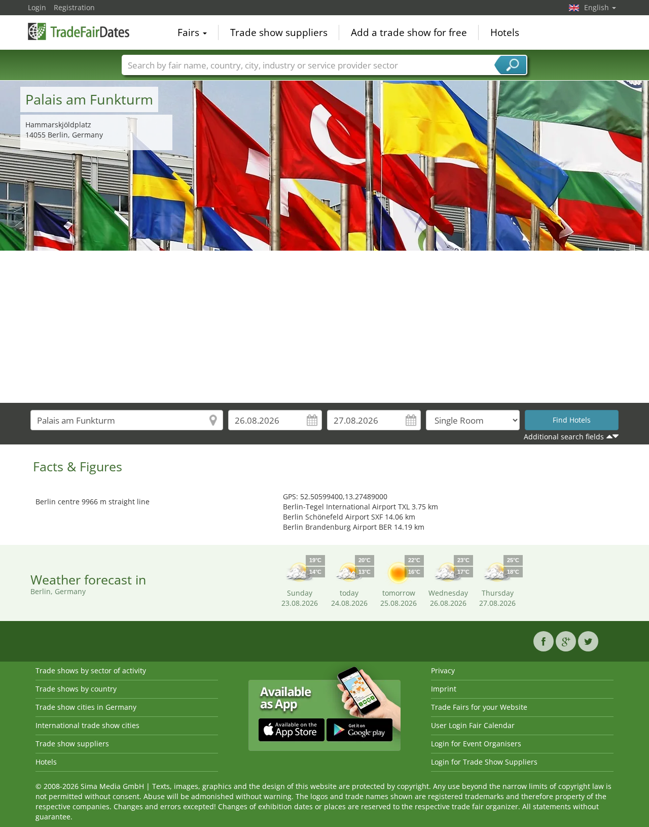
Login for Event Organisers (476, 743)
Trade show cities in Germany (85, 707)
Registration (74, 7)
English (597, 7)
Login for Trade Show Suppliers (484, 762)
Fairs (189, 32)
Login (37, 7)
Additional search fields (564, 436)
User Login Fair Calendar (473, 725)
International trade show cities (87, 725)
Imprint (443, 689)
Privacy (443, 670)
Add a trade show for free (409, 32)
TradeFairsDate (78, 31)
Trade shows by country (76, 689)
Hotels (504, 32)
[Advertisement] (324, 327)
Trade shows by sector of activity (90, 670)
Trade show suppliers (279, 32)
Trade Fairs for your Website (479, 707)
